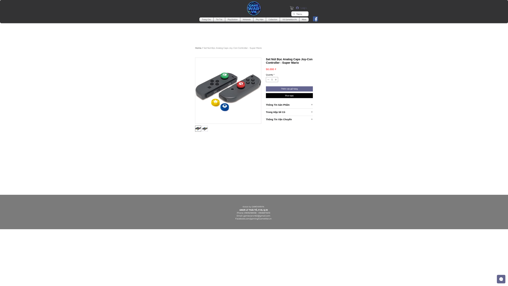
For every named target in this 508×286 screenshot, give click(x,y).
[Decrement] (268, 79)
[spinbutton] (272, 79)
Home (198, 48)
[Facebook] (315, 18)
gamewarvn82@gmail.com (256, 216)
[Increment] (276, 79)
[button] (292, 8)
